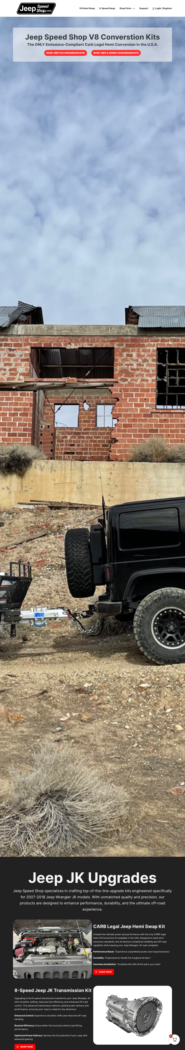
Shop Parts (125, 8)
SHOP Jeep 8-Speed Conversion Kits (116, 53)
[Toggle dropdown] (134, 8)
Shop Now (105, 971)
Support (143, 8)
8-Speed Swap (107, 8)
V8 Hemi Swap (87, 8)
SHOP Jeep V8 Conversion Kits (65, 53)
